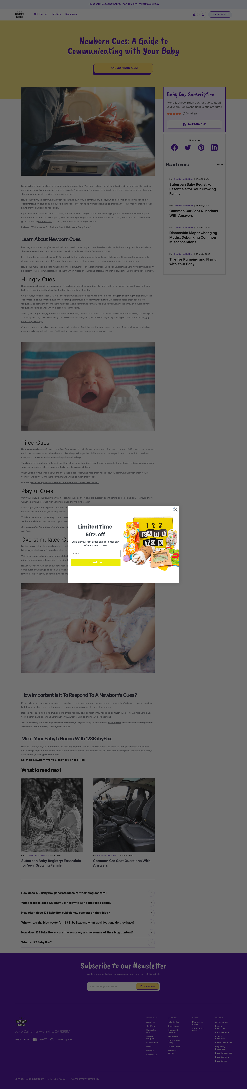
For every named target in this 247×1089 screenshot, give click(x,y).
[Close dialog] (175, 509)
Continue (95, 562)
